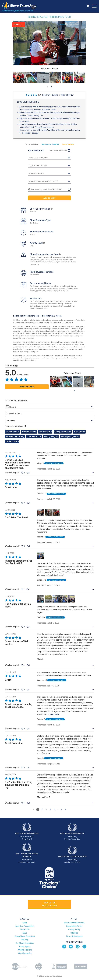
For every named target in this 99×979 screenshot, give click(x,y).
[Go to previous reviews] (34, 809)
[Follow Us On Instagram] (78, 946)
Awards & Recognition (24, 926)
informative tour (29, 432)
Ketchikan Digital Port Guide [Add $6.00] (46, 189)
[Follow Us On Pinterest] (84, 946)
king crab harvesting (15, 436)
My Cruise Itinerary (58, 151)
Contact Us (24, 929)
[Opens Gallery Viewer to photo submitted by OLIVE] (79, 77)
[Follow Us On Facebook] (64, 946)
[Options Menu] (92, 472)
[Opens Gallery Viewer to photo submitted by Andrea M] (55, 77)
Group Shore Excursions (25, 936)
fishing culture (12, 441)
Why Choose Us (25, 953)
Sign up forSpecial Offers (49, 904)
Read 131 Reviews (50, 95)
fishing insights (51, 436)
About (24, 923)
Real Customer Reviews (74, 923)
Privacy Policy (74, 929)
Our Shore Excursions (25, 943)
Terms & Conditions (74, 936)
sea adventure (45, 432)
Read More (54, 714)
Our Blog (24, 940)
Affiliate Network (25, 950)
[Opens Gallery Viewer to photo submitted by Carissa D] (19, 77)
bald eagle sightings (70, 436)
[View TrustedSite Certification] (80, 966)
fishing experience (62, 432)
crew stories (79, 432)
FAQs (24, 933)
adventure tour (12, 432)
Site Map (74, 933)
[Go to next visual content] (51, 87)
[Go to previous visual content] (47, 87)
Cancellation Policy (74, 926)
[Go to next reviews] (65, 809)
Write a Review (67, 95)
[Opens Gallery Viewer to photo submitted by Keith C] (31, 77)
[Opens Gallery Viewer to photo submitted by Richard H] (43, 77)
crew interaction (34, 436)
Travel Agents (25, 946)
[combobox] (49, 406)
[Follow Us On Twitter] (71, 946)
